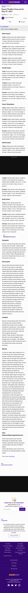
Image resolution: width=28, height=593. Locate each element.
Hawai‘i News (8, 550)
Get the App (14, 562)
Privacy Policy (10, 581)
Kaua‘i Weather (20, 545)
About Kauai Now (14, 560)
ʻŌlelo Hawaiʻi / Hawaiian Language (20, 553)
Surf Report (7, 548)
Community (20, 550)
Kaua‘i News (20, 543)
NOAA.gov (12, 456)
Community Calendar (7, 545)
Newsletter (14, 565)
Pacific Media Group (17, 579)
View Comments (14, 535)
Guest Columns (7, 552)
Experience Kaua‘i (8, 555)
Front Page (7, 543)
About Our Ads (14, 568)
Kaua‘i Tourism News (20, 548)
